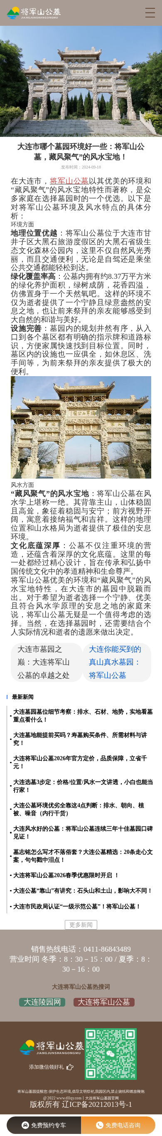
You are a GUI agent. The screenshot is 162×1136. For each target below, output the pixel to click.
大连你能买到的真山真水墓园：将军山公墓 (115, 662)
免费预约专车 (48, 1125)
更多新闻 (81, 924)
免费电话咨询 (123, 1125)
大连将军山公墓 (104, 1002)
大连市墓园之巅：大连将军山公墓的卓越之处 (43, 662)
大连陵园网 (42, 1002)
